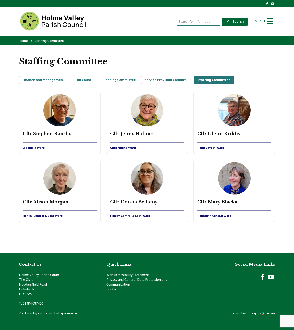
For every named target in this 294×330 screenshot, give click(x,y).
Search (238, 21)
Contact (112, 289)
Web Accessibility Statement (127, 275)
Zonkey (270, 313)
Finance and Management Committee (46, 80)
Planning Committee (119, 80)
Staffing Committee (213, 80)
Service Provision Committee (168, 80)
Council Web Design (245, 313)
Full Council (84, 80)
